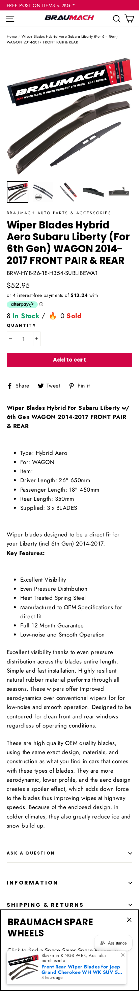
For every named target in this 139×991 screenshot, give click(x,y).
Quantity (21, 325)
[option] (69, 115)
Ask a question (31, 853)
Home (12, 36)
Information (32, 883)
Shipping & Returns (45, 905)
